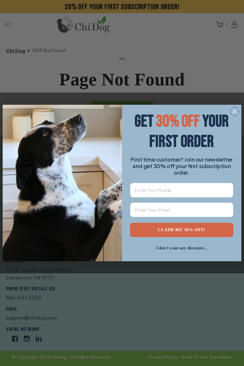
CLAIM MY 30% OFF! (181, 230)
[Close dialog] (234, 111)
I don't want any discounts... (181, 247)
